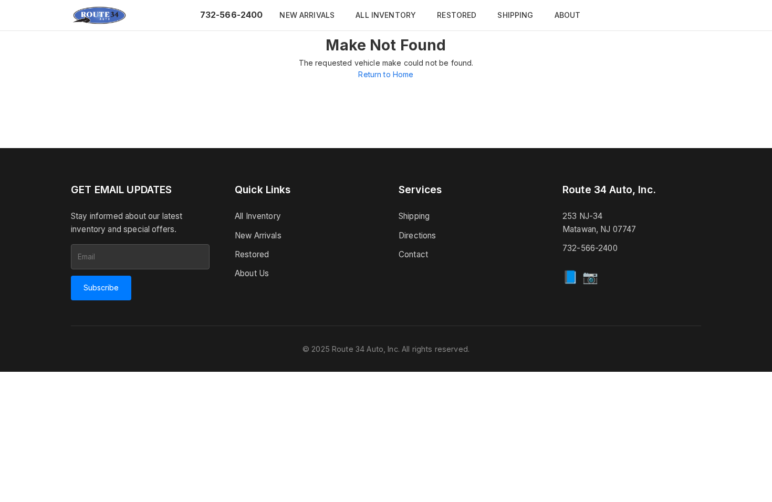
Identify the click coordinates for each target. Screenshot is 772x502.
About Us (252, 273)
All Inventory (258, 216)
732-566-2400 (231, 14)
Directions (417, 235)
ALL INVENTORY (386, 15)
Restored (252, 254)
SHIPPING (515, 15)
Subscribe (101, 287)
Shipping (414, 216)
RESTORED (456, 15)
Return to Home (385, 74)
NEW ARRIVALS (307, 15)
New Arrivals (258, 235)
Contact (413, 254)
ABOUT (568, 15)
